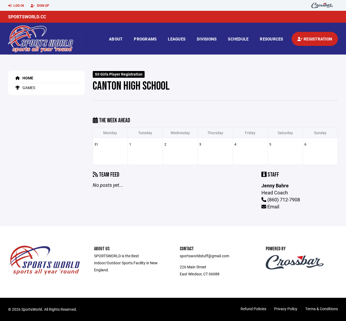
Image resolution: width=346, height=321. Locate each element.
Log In (18, 5)
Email (272, 206)
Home (27, 77)
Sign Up (42, 5)
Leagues (176, 39)
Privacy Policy (285, 308)
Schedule (238, 39)
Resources (271, 39)
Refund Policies (253, 308)
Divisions (207, 39)
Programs (145, 39)
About (115, 39)
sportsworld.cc (27, 16)
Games (28, 87)
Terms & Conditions (321, 308)
